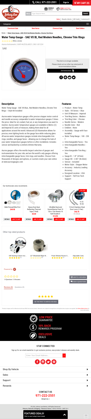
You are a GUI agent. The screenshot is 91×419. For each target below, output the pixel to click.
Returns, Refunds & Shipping (31, 408)
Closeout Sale (57, 28)
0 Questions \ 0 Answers (12, 279)
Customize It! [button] (85, 19)
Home (3, 33)
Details (7, 219)
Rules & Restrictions (83, 308)
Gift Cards (76, 19)
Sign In (66, 2)
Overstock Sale (13, 28)
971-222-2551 (45, 395)
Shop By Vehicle (67, 19)
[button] (78, 281)
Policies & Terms (46, 408)
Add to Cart (16, 219)
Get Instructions (66, 71)
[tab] (8, 287)
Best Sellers (80, 28)
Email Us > (46, 399)
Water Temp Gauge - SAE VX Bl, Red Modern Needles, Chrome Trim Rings (30, 33)
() (83, 3)
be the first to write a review (46, 302)
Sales (58, 19)
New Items (35, 28)
